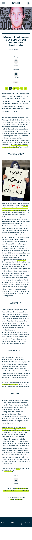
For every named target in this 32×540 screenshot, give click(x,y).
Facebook (18, 499)
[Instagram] (25, 522)
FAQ (12, 522)
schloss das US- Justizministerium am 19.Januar (15, 208)
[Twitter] (23, 522)
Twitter (12, 499)
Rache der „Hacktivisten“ (10, 384)
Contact (3, 522)
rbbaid (18, 468)
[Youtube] (27, 522)
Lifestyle (15, 82)
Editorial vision (14, 520)
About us (3, 520)
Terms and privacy (25, 520)
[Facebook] (21, 522)
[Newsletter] (29, 522)
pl (14, 88)
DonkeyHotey (8, 471)
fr (25, 88)
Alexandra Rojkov (16, 77)
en (21, 88)
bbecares (16, 65)
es (10, 88)
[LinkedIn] (21, 524)
